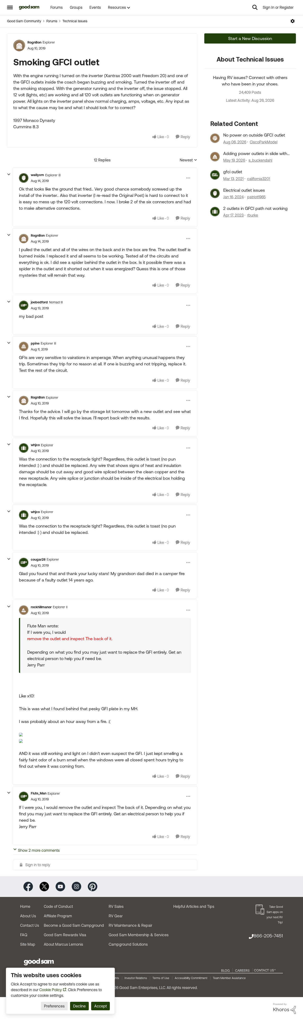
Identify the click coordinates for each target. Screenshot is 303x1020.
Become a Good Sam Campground (74, 925)
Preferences (54, 1006)
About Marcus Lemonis (63, 944)
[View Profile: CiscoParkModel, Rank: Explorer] (215, 138)
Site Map (27, 944)
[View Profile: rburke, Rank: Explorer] (215, 211)
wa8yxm (37, 175)
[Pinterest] (92, 886)
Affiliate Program (58, 916)
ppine (35, 343)
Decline (79, 1006)
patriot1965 (256, 197)
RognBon (34, 42)
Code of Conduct (58, 906)
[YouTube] (60, 886)
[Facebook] (28, 886)
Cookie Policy (50, 990)
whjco (35, 445)
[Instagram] (76, 886)
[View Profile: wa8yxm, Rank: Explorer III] (23, 178)
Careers (242, 970)
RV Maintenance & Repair (130, 925)
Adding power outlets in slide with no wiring (255, 153)
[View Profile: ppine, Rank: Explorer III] (23, 346)
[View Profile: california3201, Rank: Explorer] (215, 175)
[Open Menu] (292, 21)
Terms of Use (160, 978)
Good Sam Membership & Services (139, 935)
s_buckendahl (260, 160)
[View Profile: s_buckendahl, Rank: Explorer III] (215, 156)
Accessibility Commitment (191, 978)
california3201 (258, 179)
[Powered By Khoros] (284, 1008)
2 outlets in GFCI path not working (255, 208)
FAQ (23, 935)
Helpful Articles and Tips (193, 906)
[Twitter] (44, 886)
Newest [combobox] (188, 160)
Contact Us (29, 925)
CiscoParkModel (263, 142)
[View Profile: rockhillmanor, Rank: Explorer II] (23, 610)
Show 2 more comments (39, 850)
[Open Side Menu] (10, 7)
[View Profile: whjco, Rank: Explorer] (23, 448)
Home (25, 906)
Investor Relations (136, 978)
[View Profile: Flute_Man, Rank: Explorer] (23, 796)
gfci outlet (232, 171)
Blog (225, 970)
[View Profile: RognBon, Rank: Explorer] (19, 45)
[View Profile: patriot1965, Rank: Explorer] (215, 193)
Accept (100, 1006)
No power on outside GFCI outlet (254, 135)
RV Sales (116, 906)
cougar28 (38, 559)
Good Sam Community (24, 21)
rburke (252, 215)
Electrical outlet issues (244, 190)
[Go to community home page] (29, 7)
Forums (51, 21)
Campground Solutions (128, 944)
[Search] (255, 7)
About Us (28, 916)
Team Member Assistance (229, 978)
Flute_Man (38, 793)
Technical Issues (74, 21)
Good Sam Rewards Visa (65, 935)
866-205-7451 (268, 935)
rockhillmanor (41, 607)
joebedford (39, 302)
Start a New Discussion (250, 38)
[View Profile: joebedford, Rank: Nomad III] (23, 305)
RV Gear (116, 916)
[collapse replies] (9, 174)
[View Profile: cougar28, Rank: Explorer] (23, 562)
